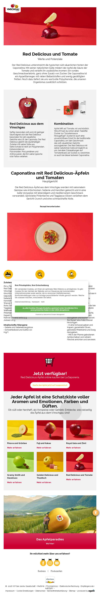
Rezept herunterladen (50, 206)
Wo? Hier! (50, 544)
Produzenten (56, 571)
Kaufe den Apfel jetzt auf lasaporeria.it (50, 385)
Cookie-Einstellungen (24, 591)
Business (42, 571)
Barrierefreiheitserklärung (57, 591)
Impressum (9, 591)
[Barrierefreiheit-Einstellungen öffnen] (96, 513)
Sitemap (72, 591)
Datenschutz (40, 591)
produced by (82, 591)
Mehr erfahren (14, 448)
